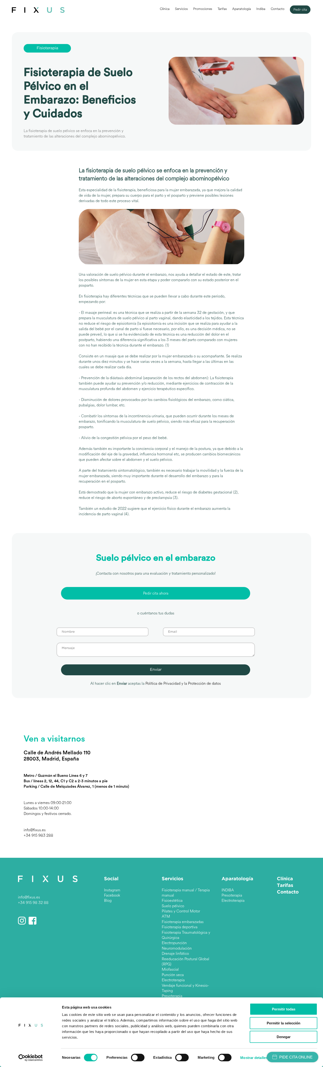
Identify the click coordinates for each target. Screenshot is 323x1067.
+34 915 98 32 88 (33, 902)
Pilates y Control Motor (181, 911)
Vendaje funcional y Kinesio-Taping (185, 988)
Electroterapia (173, 980)
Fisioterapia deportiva (179, 927)
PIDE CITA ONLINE (296, 1057)
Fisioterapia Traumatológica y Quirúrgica (186, 935)
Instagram (112, 890)
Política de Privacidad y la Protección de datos (183, 683)
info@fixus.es (35, 830)
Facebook (112, 895)
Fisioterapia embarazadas (183, 922)
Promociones (202, 9)
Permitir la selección (283, 1023)
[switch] (137, 1057)
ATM (166, 916)
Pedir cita (300, 9)
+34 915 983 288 (38, 835)
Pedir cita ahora (155, 593)
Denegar (284, 1037)
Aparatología (241, 9)
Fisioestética (172, 900)
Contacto (277, 9)
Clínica (165, 9)
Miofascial (170, 969)
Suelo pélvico (173, 906)
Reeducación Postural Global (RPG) (185, 961)
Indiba (260, 9)
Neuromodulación (177, 948)
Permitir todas (283, 1009)
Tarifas (222, 9)
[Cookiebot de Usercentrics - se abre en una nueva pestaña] (30, 1057)
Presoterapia (172, 996)
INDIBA (228, 890)
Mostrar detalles (253, 1058)
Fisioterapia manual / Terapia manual (186, 892)
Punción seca (173, 975)
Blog (108, 900)
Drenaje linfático (175, 953)
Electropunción (174, 943)
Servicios (181, 9)
